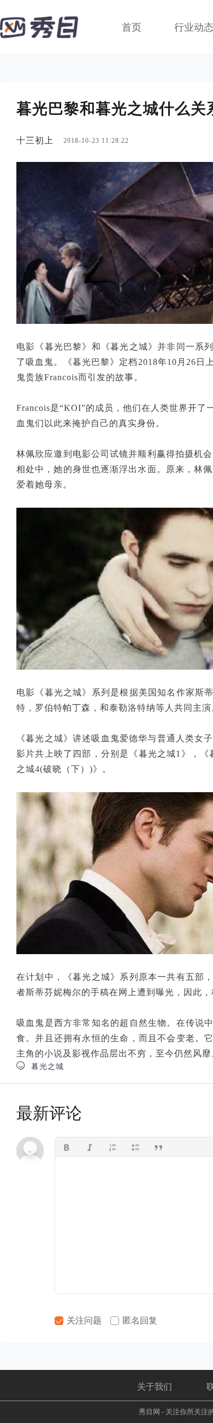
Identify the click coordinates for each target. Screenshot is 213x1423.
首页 (131, 27)
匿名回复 (138, 1320)
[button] (66, 1146)
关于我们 (154, 1386)
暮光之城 (40, 1066)
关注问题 (83, 1320)
